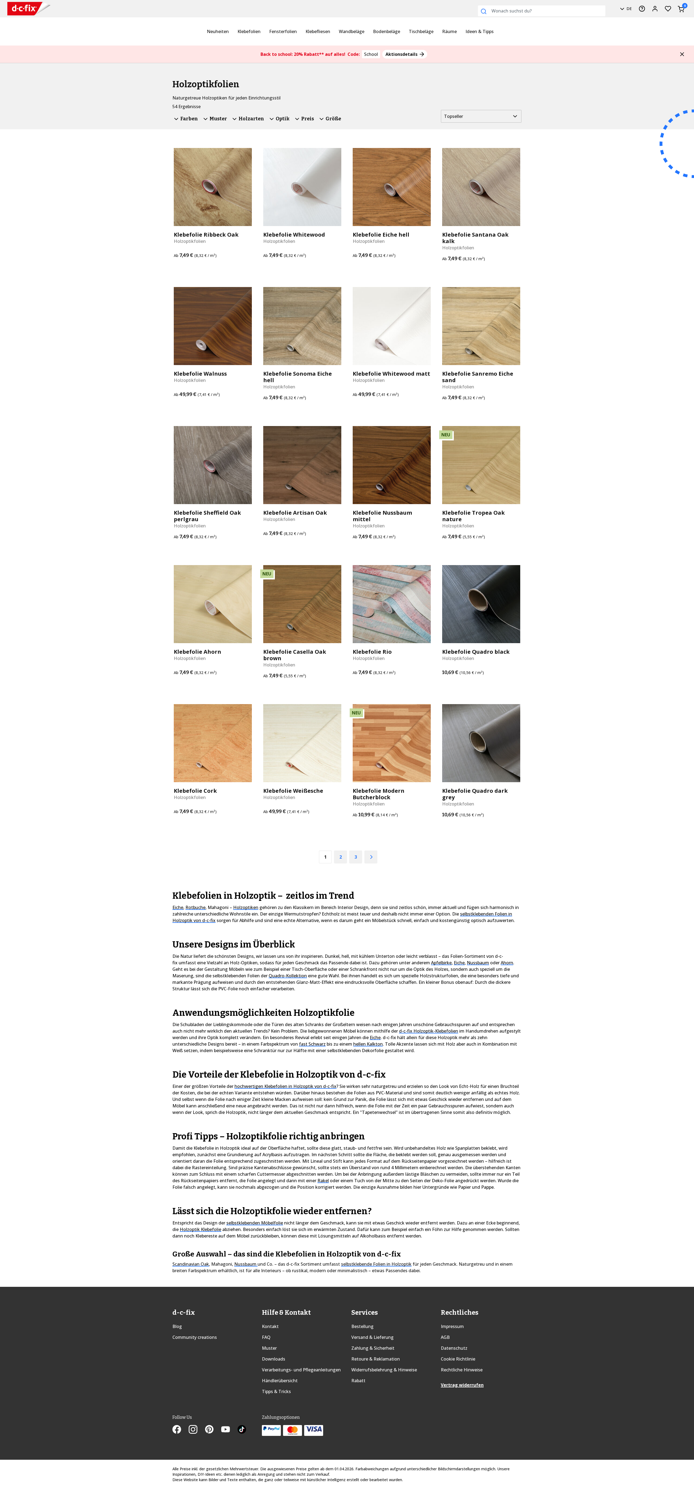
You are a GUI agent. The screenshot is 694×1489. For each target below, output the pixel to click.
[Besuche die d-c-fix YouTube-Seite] (229, 1430)
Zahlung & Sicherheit (372, 1348)
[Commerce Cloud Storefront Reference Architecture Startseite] (28, 8)
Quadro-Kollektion (288, 976)
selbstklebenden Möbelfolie (254, 1223)
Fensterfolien (283, 31)
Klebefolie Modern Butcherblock (378, 794)
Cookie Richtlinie (458, 1359)
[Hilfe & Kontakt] (642, 8)
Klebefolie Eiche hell (381, 234)
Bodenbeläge (386, 31)
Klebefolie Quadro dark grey (475, 794)
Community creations (194, 1337)
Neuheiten (218, 31)
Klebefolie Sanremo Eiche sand (477, 376)
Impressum (452, 1326)
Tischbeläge (421, 31)
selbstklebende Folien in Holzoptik (376, 1264)
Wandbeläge (351, 31)
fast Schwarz (312, 1044)
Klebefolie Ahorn (197, 652)
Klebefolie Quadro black (476, 652)
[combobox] (541, 10)
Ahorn (507, 963)
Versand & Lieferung (372, 1337)
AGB (445, 1337)
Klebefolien (249, 31)
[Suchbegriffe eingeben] (483, 11)
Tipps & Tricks (276, 1391)
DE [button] (628, 8)
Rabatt (358, 1381)
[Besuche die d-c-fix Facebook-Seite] (180, 1430)
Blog (177, 1326)
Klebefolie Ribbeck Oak (206, 234)
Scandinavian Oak (190, 1264)
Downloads (273, 1359)
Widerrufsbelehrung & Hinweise (384, 1370)
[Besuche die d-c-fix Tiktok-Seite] (241, 1430)
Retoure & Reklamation (375, 1359)
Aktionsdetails (402, 54)
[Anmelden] (655, 8)
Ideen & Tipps (479, 31)
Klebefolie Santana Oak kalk (475, 237)
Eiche (177, 907)
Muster (269, 1348)
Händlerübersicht (280, 1381)
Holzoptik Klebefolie (200, 1229)
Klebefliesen (318, 31)
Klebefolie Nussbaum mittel (382, 516)
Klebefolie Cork (195, 791)
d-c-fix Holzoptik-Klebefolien (428, 1031)
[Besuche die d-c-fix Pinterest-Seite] (213, 1430)
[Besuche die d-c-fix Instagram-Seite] (197, 1430)
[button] (682, 54)
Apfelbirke (441, 963)
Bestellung (362, 1326)
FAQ (266, 1337)
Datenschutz (454, 1348)
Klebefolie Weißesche (293, 791)
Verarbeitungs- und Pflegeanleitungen (301, 1370)
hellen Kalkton (368, 1044)
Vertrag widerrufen (462, 1385)
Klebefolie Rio (372, 652)
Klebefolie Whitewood (294, 234)
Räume (449, 31)
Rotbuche (195, 907)
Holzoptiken (245, 907)
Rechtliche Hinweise (462, 1370)
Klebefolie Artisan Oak (295, 513)
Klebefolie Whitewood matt (391, 373)
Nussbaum (478, 963)
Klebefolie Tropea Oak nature (473, 516)
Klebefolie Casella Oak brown (294, 655)
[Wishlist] (668, 8)
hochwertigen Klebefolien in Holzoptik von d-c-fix (285, 1086)
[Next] (370, 856)
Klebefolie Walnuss (200, 373)
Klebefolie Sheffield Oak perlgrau (207, 516)
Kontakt (270, 1326)
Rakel (323, 1181)
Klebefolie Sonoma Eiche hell (297, 376)
